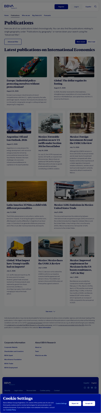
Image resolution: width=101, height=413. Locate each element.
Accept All (89, 403)
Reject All (75, 403)
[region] (50, 403)
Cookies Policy (11, 410)
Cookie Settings (61, 403)
